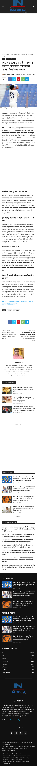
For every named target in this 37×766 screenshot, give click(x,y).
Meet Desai (5, 565)
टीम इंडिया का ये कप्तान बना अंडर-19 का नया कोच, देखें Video (27, 336)
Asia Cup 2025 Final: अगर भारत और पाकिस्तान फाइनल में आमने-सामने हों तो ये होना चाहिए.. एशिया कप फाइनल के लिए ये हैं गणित (24, 408)
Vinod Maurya (10, 74)
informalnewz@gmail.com (17, 720)
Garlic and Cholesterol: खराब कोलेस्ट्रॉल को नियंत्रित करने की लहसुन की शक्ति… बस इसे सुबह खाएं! (23, 399)
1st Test (9, 310)
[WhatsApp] (23, 79)
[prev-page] (3, 416)
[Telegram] (27, 79)
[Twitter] (14, 79)
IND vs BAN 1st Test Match (9, 313)
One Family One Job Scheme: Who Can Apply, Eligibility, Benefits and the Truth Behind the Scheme (24, 478)
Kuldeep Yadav (22, 313)
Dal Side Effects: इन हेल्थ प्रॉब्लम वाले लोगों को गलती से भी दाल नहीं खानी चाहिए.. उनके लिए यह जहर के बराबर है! (23, 498)
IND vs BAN (16, 310)
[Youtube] (25, 733)
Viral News (13, 58)
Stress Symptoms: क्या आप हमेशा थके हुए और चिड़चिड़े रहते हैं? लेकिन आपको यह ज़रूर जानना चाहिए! (23, 508)
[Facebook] (10, 79)
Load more (18, 516)
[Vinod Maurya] (3, 74)
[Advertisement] (18, 32)
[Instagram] (16, 733)
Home (3, 54)
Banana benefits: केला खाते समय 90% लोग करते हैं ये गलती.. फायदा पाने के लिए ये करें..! (23, 389)
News (7, 54)
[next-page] (6, 416)
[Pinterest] (18, 79)
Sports (7, 58)
